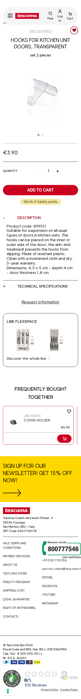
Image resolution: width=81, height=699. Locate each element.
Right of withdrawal (19, 608)
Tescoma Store (15, 573)
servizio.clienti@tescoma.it (61, 569)
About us (10, 565)
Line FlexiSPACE (40, 31)
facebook (50, 586)
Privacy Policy (49, 689)
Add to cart (40, 190)
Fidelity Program (16, 582)
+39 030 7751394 (54, 560)
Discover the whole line (27, 358)
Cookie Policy (69, 689)
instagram (50, 603)
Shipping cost (14, 590)
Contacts (10, 616)
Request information (40, 302)
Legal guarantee (16, 599)
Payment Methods (16, 556)
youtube (48, 594)
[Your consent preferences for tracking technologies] (8, 691)
